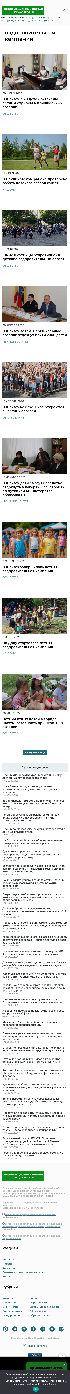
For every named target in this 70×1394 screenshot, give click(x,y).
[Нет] (66, 1382)
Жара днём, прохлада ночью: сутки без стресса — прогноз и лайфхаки (33, 1012)
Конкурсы (8, 1268)
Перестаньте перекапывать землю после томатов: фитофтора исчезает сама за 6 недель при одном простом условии (35, 925)
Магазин (7, 1263)
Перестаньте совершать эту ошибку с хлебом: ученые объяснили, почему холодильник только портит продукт (33, 1115)
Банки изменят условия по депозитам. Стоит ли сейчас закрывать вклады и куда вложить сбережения (33, 883)
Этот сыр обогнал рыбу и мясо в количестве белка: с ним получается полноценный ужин (31, 1060)
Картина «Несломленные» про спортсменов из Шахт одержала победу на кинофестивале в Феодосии (32, 1073)
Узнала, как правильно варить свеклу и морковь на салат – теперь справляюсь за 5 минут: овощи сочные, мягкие (34, 988)
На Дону (9, 189)
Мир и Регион (11, 1306)
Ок (35, 1389)
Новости (7, 1298)
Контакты (8, 1259)
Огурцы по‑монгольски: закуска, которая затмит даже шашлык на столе (34, 830)
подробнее (19, 1377)
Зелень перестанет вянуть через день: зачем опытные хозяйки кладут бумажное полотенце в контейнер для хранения (33, 1101)
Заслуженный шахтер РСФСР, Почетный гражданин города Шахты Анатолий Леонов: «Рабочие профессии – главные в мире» (31, 1141)
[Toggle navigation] (56, 10)
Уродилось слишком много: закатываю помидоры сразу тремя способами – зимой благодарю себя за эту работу (34, 940)
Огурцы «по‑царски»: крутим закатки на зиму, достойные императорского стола (32, 776)
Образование (13, 417)
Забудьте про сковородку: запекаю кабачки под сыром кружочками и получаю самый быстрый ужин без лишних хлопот (33, 868)
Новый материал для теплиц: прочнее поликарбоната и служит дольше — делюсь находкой (30, 789)
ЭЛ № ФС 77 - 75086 (41, 1196)
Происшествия (12, 1311)
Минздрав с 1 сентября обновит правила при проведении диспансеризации (31, 1023)
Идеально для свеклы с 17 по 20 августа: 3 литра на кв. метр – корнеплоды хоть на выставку (34, 975)
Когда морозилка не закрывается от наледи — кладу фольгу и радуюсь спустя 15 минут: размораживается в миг (32, 817)
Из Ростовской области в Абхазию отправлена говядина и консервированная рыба (32, 842)
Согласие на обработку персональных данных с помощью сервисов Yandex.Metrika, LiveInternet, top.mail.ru (32, 1226)
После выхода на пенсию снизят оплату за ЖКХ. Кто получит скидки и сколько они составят (33, 952)
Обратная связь (40, 1315)
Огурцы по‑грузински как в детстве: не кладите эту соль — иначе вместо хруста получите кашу (33, 1049)
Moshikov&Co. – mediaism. (43, 1338)
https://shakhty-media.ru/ (44, 1188)
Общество (10, 113)
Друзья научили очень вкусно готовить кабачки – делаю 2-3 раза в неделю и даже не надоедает (34, 964)
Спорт (33, 1298)
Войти (6, 1276)
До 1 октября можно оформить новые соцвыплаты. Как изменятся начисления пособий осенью (34, 911)
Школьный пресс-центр (45, 1306)
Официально (38, 1311)
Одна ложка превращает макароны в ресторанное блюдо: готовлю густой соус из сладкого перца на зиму (31, 854)
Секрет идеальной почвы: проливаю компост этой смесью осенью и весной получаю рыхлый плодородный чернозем (33, 897)
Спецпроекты (11, 1315)
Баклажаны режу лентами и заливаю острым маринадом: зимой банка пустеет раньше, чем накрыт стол (32, 1036)
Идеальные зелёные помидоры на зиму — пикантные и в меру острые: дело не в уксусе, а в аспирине (34, 1087)
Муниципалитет (15, 341)
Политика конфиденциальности (22, 1272)
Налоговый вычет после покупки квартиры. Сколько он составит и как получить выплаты (32, 1001)
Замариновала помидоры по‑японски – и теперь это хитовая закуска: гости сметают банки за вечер (33, 803)
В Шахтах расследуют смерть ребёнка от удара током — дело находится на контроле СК (33, 1128)
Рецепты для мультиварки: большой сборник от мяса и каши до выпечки (33, 1154)
